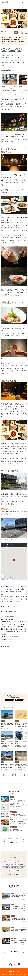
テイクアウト (17, 748)
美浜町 (25, 769)
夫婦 (9, 748)
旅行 (21, 748)
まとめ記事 (8, 728)
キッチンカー (17, 769)
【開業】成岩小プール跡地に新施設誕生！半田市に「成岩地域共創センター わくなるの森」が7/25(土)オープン (7, 746)
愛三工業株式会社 (14, 829)
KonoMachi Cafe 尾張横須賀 (16, 821)
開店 (1, 728)
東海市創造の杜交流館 (15, 814)
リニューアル (5, 769)
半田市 (11, 748)
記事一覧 (14, 775)
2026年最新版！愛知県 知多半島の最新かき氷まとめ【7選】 (18, 930)
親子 (7, 748)
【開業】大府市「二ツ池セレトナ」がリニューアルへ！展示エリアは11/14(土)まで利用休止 (18, 908)
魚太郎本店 (12, 799)
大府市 (11, 769)
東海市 (10, 727)
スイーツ (6, 867)
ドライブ (20, 728)
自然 (9, 769)
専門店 (22, 867)
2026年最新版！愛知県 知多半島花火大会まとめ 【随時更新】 (18, 941)
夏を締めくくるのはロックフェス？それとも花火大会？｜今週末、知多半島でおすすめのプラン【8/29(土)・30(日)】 (21, 726)
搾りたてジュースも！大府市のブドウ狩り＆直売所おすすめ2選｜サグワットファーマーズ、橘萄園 (18, 920)
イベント (16, 728)
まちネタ (4, 728)
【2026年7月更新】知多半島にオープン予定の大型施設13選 (7, 725)
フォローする (20, 699)
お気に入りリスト (22, 2)
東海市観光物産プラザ (15, 806)
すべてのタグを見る (13, 874)
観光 (18, 870)
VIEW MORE (14, 843)
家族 (7, 864)
